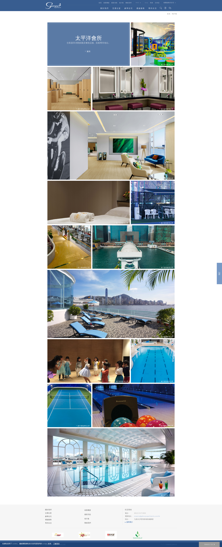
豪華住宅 (128, 8)
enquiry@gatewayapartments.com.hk (147, 516)
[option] (58, 535)
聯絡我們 (129, 3)
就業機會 (106, 3)
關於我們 (104, 8)
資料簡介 (129, 522)
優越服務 (140, 8)
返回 (88, 51)
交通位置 (116, 8)
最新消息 (114, 3)
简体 (151, 3)
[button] (209, 544)
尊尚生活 (152, 8)
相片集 (121, 3)
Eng (146, 3)
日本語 (157, 3)
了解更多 (56, 544)
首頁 (100, 3)
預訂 (219, 273)
